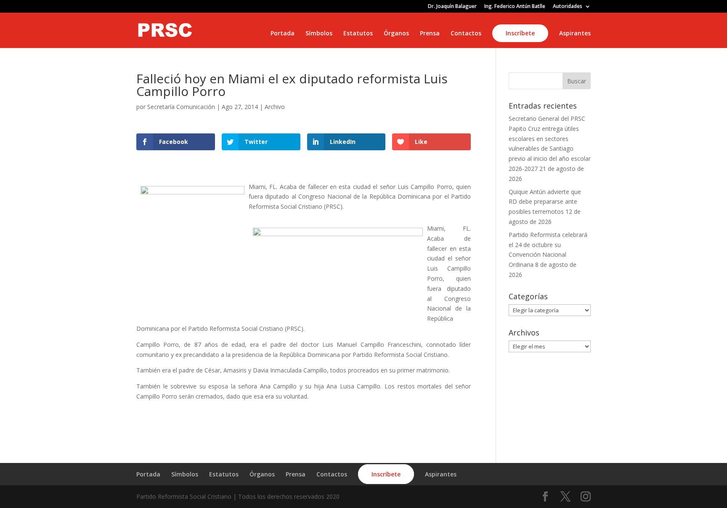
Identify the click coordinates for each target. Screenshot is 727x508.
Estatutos (358, 33)
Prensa (430, 33)
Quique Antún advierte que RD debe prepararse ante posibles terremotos (545, 202)
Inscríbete (520, 33)
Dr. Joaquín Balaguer (452, 7)
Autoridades (567, 7)
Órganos (396, 33)
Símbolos (318, 33)
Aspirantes (575, 33)
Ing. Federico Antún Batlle (514, 7)
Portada (283, 33)
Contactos (466, 33)
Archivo (275, 107)
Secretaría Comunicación (181, 107)
